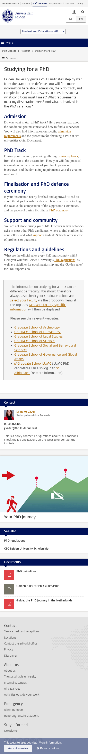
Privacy (8, 649)
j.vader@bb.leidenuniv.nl (20, 428)
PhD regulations (64, 260)
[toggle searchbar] (82, 11)
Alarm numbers (13, 710)
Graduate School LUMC (34, 363)
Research (25, 50)
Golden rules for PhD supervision (37, 586)
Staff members (40, 3)
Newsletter (11, 731)
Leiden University (10, 3)
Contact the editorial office (20, 644)
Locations (10, 638)
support (38, 235)
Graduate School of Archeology (37, 327)
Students (25, 3)
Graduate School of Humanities (37, 332)
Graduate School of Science (34, 341)
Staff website (9, 50)
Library (79, 3)
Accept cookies (18, 748)
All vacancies (12, 689)
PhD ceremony (59, 210)
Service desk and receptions (21, 631)
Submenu (12, 58)
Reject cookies (49, 748)
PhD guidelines (26, 571)
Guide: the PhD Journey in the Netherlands (44, 600)
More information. (50, 743)
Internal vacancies (15, 683)
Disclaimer (10, 656)
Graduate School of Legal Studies (38, 336)
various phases (68, 156)
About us (10, 671)
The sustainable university (20, 677)
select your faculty (23, 300)
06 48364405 (12, 424)
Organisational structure (61, 3)
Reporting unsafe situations (21, 716)
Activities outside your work (21, 695)
